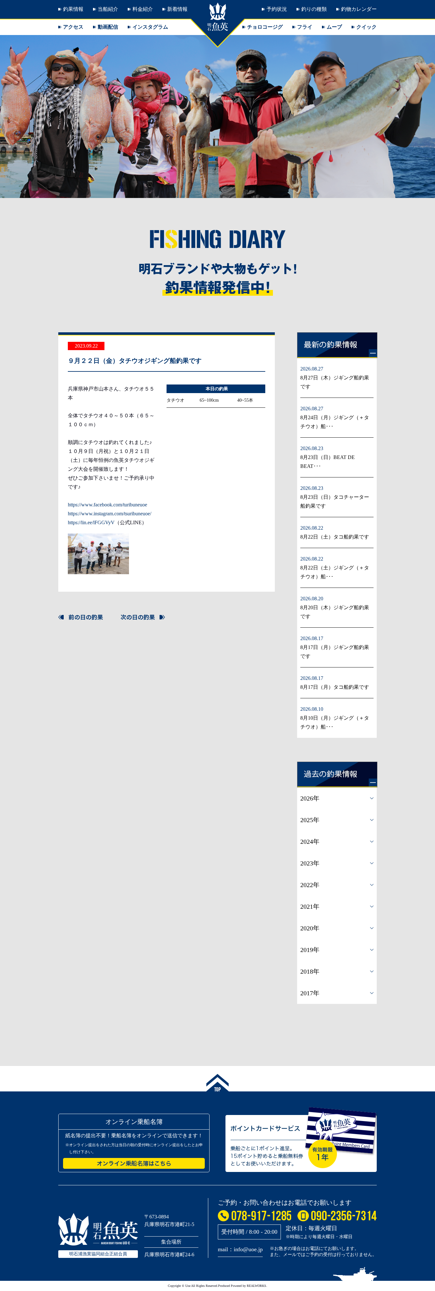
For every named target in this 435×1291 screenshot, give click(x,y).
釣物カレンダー (359, 9)
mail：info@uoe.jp (240, 1249)
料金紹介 (142, 9)
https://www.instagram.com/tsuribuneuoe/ (109, 513)
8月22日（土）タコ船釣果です (334, 537)
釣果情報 (73, 9)
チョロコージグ (265, 27)
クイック (366, 27)
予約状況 (277, 9)
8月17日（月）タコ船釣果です (334, 687)
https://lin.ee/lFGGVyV (91, 522)
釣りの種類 (314, 9)
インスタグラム (150, 27)
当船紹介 (108, 9)
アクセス (73, 27)
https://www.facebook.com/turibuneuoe (107, 504)
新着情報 (177, 9)
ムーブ (334, 27)
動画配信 (108, 27)
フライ (304, 27)
